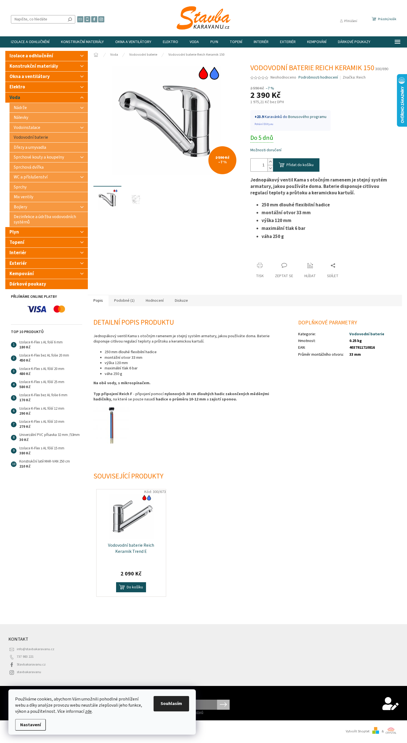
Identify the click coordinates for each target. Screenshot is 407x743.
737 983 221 (25, 656)
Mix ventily (23, 197)
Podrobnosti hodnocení (318, 77)
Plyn (14, 232)
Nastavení (30, 725)
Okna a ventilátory (30, 76)
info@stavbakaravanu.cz (35, 649)
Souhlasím (171, 703)
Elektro (17, 87)
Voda (15, 97)
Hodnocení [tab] (155, 300)
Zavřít (260, 254)
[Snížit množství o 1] (270, 168)
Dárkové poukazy (28, 284)
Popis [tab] (98, 300)
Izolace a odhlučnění (31, 56)
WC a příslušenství (31, 177)
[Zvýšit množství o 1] (270, 162)
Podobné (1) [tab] (124, 300)
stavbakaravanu (29, 671)
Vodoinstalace (27, 127)
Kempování (22, 273)
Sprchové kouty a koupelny (39, 157)
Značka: (354, 77)
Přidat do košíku (300, 165)
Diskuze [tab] (181, 300)
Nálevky (21, 117)
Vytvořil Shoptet (358, 731)
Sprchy (20, 187)
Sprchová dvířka (29, 167)
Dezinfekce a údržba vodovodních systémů (45, 219)
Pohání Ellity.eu (264, 124)
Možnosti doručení (265, 150)
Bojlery (20, 207)
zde (88, 711)
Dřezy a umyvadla (30, 147)
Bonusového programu (307, 117)
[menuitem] (30, 42)
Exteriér (18, 263)
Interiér (18, 252)
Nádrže (20, 108)
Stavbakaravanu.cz (31, 664)
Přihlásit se (223, 705)
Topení (17, 242)
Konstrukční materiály (34, 66)
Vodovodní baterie (31, 137)
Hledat (70, 19)
